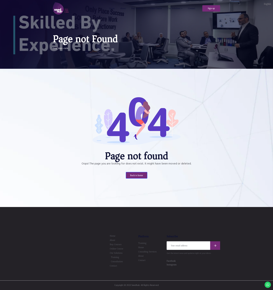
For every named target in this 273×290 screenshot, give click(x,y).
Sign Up (211, 8)
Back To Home (136, 175)
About (123, 8)
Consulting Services (147, 252)
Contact (191, 8)
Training (115, 257)
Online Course (155, 8)
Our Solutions (174, 8)
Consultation (117, 262)
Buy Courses (137, 8)
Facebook (171, 261)
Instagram (171, 265)
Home (112, 8)
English (267, 4)
